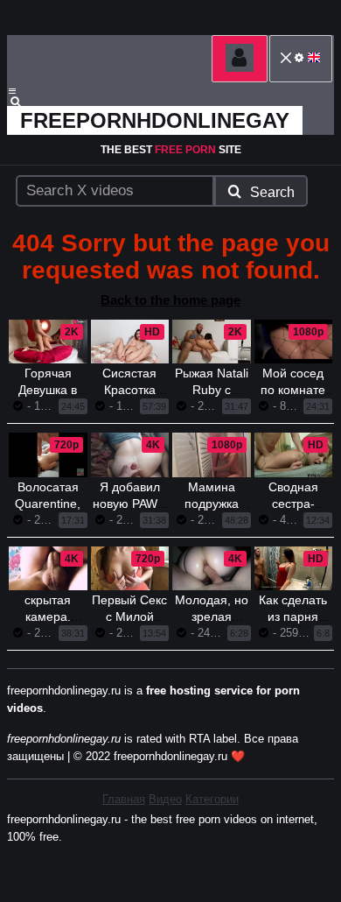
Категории (212, 799)
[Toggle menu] (12, 91)
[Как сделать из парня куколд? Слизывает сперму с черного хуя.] (293, 568)
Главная (123, 799)
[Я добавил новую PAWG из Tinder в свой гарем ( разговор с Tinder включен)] (130, 454)
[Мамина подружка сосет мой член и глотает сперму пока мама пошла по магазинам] (211, 454)
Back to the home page (170, 299)
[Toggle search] (23, 101)
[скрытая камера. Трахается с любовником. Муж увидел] (48, 568)
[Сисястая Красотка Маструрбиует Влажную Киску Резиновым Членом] (130, 341)
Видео (165, 799)
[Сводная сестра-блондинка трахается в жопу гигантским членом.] (293, 454)
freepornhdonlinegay (154, 120)
